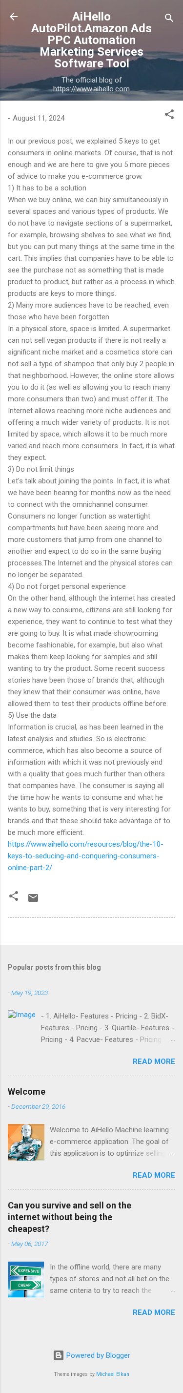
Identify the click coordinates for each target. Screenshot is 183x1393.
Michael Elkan (112, 1374)
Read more (154, 1061)
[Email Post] (33, 901)
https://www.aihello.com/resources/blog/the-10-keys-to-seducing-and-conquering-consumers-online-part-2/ (85, 856)
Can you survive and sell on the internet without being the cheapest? (69, 1217)
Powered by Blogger (97, 1355)
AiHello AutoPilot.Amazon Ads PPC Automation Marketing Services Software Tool (91, 40)
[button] (169, 116)
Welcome (26, 1091)
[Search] (169, 20)
